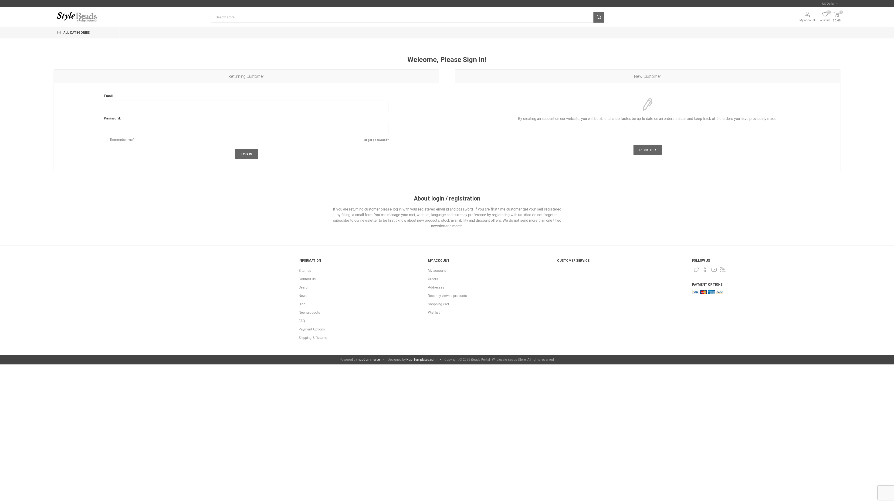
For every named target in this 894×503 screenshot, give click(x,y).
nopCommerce (369, 359)
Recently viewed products (447, 296)
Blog (302, 304)
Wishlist (434, 312)
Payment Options (312, 329)
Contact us (307, 279)
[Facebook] (705, 269)
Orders (433, 279)
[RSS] (723, 269)
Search (598, 17)
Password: (112, 118)
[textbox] (402, 17)
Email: (109, 96)
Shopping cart (438, 304)
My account (807, 20)
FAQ (302, 321)
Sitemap (305, 270)
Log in (246, 154)
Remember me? (122, 140)
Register (647, 150)
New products (309, 312)
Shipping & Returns (313, 338)
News (303, 296)
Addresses (436, 287)
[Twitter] (696, 269)
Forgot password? (375, 140)
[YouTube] (714, 269)
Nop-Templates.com (421, 359)
